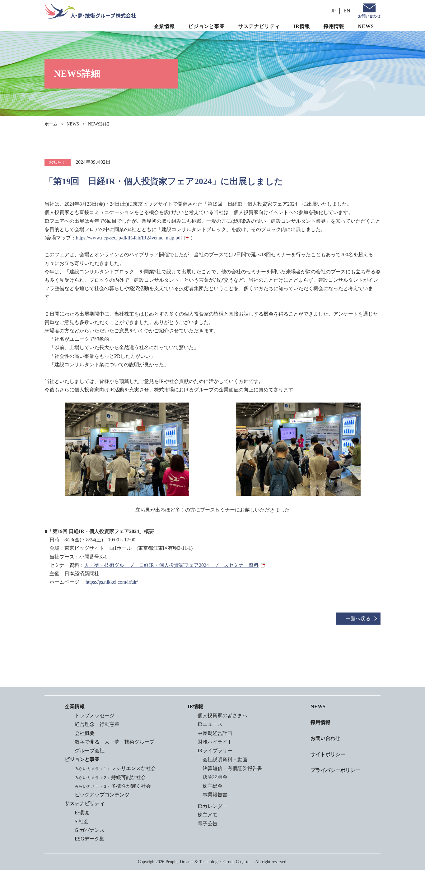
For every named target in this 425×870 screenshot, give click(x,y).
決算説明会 (215, 777)
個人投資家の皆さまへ (222, 715)
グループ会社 (90, 750)
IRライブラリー (215, 750)
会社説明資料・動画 (225, 759)
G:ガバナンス (90, 830)
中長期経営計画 (215, 733)
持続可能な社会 (110, 777)
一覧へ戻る (358, 618)
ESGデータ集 (89, 838)
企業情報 (164, 26)
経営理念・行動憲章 (97, 724)
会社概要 (85, 733)
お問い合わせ (369, 16)
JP (333, 10)
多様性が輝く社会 (113, 786)
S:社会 (82, 821)
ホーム (51, 124)
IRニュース (210, 724)
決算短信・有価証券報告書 (232, 768)
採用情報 (334, 26)
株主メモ (207, 815)
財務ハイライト (215, 742)
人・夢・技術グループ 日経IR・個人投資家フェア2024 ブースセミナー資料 (171, 565)
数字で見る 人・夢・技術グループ (114, 742)
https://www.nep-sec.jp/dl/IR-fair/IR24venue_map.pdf (129, 237)
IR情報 (301, 26)
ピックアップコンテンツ (102, 794)
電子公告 (207, 823)
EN (346, 10)
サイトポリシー (328, 754)
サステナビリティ (259, 26)
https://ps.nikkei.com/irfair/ (112, 582)
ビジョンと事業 (206, 26)
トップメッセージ (94, 715)
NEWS (366, 26)
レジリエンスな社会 (115, 768)
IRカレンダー (212, 806)
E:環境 (82, 812)
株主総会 (212, 786)
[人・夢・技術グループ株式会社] (90, 11)
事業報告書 (215, 794)
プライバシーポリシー (335, 770)
